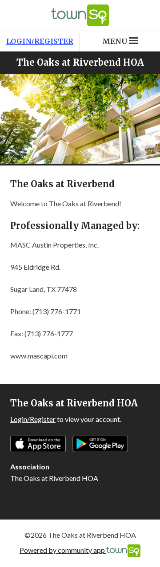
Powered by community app (63, 550)
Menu (114, 41)
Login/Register (39, 41)
